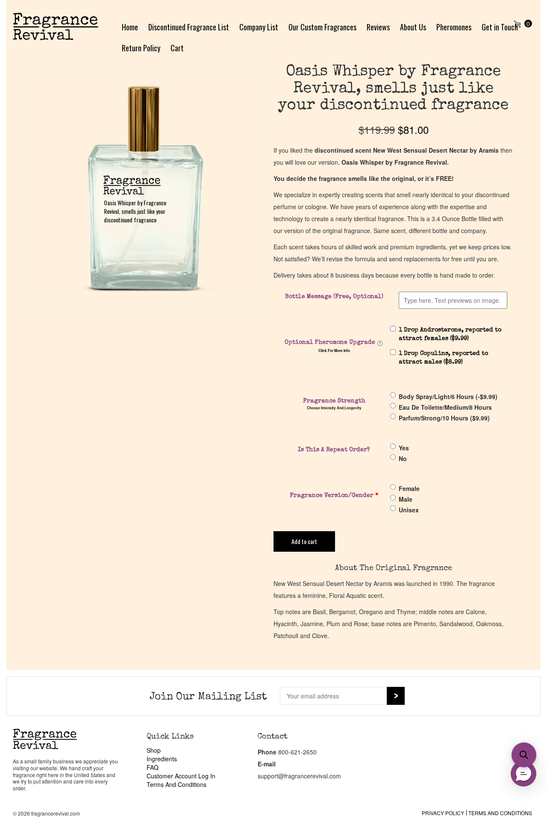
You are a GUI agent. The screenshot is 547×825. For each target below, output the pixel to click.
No (403, 458)
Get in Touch (500, 27)
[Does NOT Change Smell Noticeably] (379, 343)
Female (409, 488)
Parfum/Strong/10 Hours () (444, 418)
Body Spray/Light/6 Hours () (448, 396)
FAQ (153, 767)
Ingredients (162, 758)
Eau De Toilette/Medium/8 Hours (445, 407)
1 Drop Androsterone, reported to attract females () (450, 334)
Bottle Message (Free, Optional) (334, 297)
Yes (404, 448)
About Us (413, 27)
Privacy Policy (443, 812)
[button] (524, 754)
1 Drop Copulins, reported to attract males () (443, 358)
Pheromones (453, 27)
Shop (154, 750)
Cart (177, 47)
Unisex (409, 510)
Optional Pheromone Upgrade (330, 343)
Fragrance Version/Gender (334, 496)
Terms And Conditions (176, 784)
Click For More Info (334, 350)
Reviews (378, 27)
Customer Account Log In (181, 776)
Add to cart (304, 541)
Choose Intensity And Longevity (334, 408)
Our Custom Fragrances (322, 27)
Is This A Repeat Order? (334, 450)
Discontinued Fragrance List (188, 27)
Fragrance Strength (334, 401)
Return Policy (141, 47)
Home (130, 27)
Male (405, 499)
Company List (258, 27)
